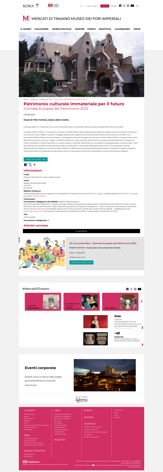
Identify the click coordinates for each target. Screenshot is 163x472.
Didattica (105, 29)
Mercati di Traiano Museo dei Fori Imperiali (76, 18)
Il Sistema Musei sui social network (72, 306)
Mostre (79, 29)
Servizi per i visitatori (62, 418)
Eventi (91, 29)
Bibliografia (28, 456)
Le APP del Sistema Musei (33, 307)
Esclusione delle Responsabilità (112, 465)
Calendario (122, 29)
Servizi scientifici (35, 451)
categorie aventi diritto (36, 196)
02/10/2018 (127, 324)
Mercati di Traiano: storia (33, 443)
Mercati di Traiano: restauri (34, 445)
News (116, 412)
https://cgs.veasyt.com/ (33, 211)
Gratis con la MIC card (35, 159)
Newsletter (28, 430)
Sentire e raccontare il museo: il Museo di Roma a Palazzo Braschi (127, 340)
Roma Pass (58, 423)
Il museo (25, 29)
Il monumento (29, 441)
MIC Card (129, 194)
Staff (25, 423)
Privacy (97, 465)
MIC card (57, 421)
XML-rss (138, 467)
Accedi (113, 6)
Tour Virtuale (110, 308)
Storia (26, 416)
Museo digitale (61, 29)
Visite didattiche (60, 425)
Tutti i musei (92, 6)
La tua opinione (60, 434)
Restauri (27, 421)
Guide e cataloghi (61, 430)
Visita (137, 29)
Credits (126, 465)
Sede (27, 435)
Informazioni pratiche (62, 414)
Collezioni (41, 29)
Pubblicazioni (29, 454)
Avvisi (116, 415)
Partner (117, 417)
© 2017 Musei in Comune (82, 465)
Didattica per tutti (45, 99)
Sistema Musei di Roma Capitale (36, 425)
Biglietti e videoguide (62, 416)
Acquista (104, 6)
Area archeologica (31, 438)
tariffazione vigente (95, 194)
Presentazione (29, 414)
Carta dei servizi (30, 427)
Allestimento (29, 418)
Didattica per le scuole (92, 427)
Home (26, 99)
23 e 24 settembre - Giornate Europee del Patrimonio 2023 (102, 243)
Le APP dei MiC (60, 427)
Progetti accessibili (91, 437)
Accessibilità (59, 432)
